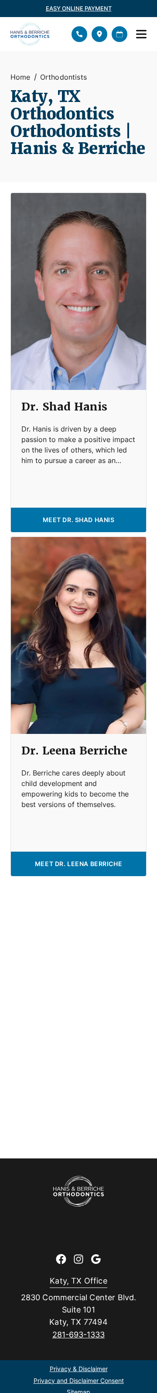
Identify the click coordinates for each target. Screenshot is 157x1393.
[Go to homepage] (35, 34)
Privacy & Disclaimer (79, 1369)
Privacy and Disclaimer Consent (79, 1381)
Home (20, 77)
